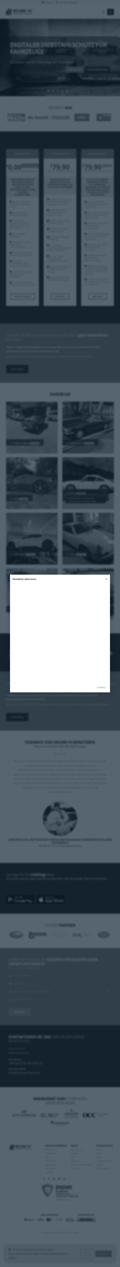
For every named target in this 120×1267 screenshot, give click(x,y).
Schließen (101, 687)
